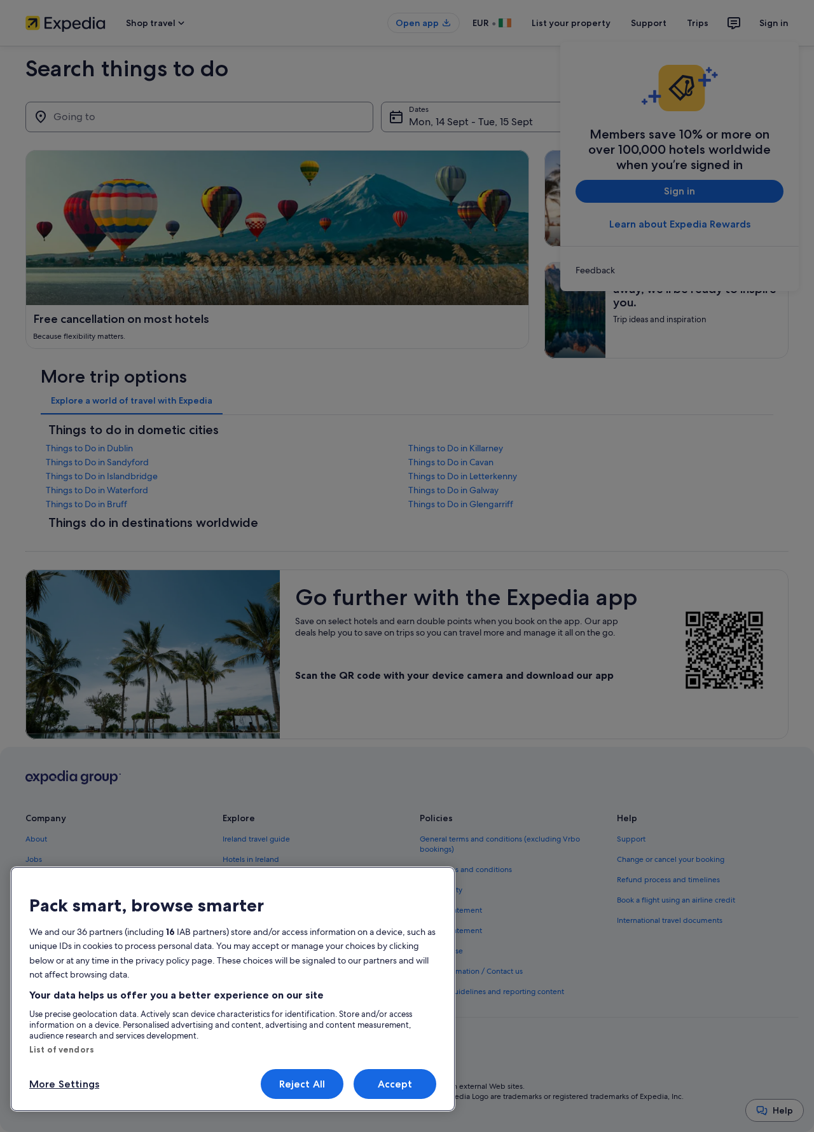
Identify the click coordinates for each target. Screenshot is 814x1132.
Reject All (302, 1084)
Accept (395, 1084)
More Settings (64, 1084)
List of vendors (61, 1049)
